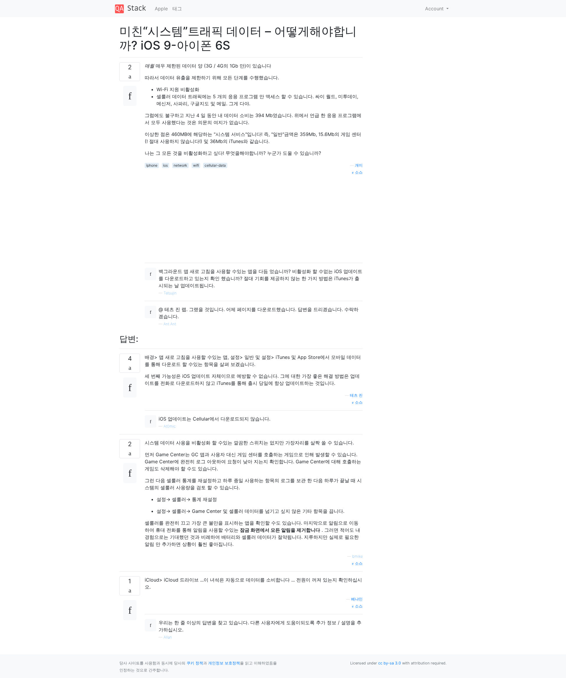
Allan (168, 637)
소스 (358, 172)
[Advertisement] (254, 216)
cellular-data (215, 165)
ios (165, 165)
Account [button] (435, 9)
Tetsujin (170, 293)
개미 (359, 165)
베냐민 (357, 599)
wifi (196, 165)
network (180, 165)
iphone (151, 165)
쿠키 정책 (195, 663)
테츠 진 (356, 395)
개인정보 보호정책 (224, 663)
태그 (177, 9)
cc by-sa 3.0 (389, 663)
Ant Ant (170, 324)
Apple (161, 9)
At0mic (170, 426)
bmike (357, 556)
